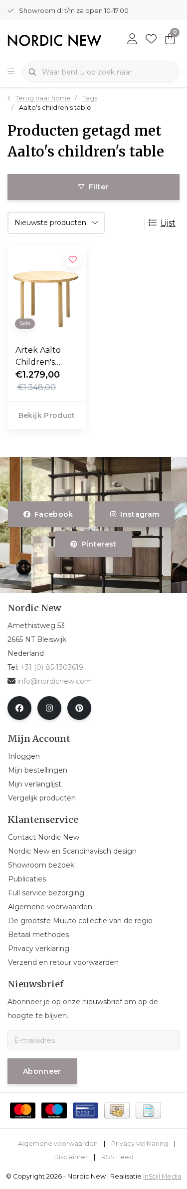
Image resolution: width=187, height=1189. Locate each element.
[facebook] (19, 708)
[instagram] (49, 708)
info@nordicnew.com (54, 681)
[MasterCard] (22, 1110)
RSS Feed (117, 1157)
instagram (139, 514)
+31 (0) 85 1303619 (51, 667)
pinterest (99, 544)
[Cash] (117, 1110)
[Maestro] (54, 1110)
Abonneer (42, 1071)
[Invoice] (148, 1110)
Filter (99, 186)
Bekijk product (46, 415)
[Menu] (10, 72)
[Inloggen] (132, 40)
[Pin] (85, 1110)
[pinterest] (79, 708)
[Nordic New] (54, 40)
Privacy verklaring (139, 1143)
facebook (53, 514)
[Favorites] (151, 40)
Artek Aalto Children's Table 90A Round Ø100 (40, 356)
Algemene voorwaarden (58, 1143)
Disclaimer (70, 1157)
